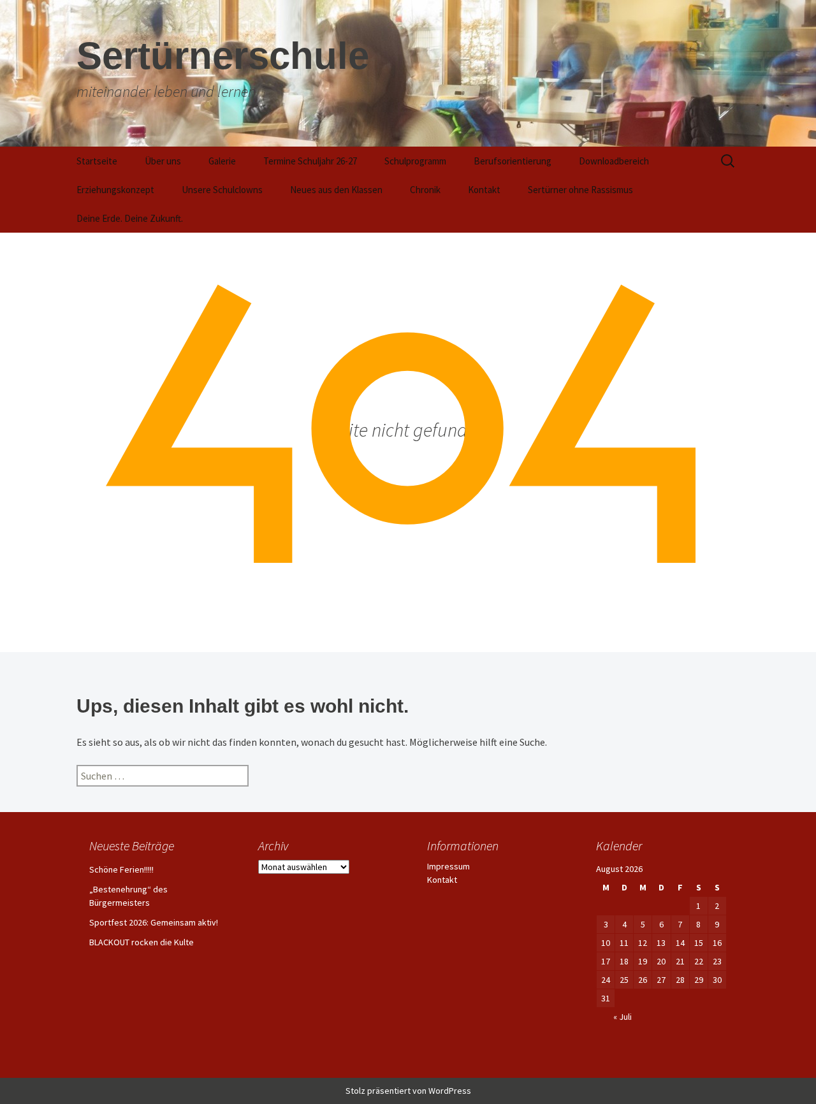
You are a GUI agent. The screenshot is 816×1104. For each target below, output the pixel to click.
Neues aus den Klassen (336, 190)
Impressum (448, 866)
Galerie (222, 161)
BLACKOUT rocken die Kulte (141, 942)
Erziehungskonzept (115, 190)
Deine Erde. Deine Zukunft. (129, 218)
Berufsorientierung (512, 161)
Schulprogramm (415, 161)
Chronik (425, 190)
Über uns (163, 161)
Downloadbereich (614, 161)
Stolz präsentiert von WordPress (408, 1090)
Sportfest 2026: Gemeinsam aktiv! (153, 922)
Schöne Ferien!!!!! (121, 869)
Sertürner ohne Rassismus (580, 190)
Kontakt (484, 190)
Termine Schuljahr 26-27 (310, 161)
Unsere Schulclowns (222, 190)
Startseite (96, 161)
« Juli (622, 1016)
